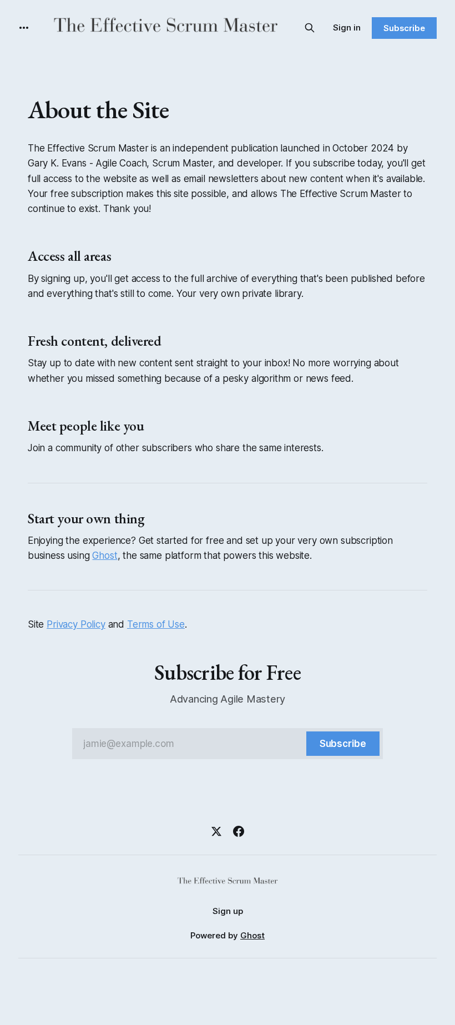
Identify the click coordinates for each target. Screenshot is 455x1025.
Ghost (104, 555)
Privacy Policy (76, 624)
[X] (216, 831)
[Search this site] (309, 28)
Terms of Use (156, 624)
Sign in (347, 27)
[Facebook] (238, 831)
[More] (24, 28)
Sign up (228, 911)
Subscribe (404, 28)
